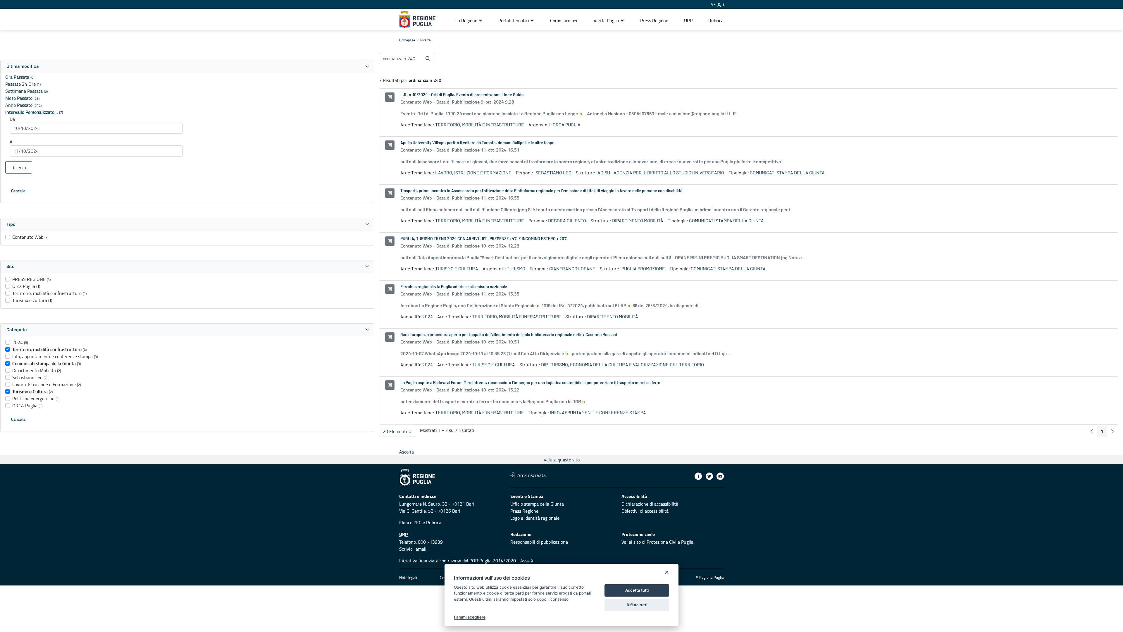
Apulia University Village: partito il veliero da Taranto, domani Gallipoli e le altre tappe (477, 143)
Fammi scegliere (469, 617)
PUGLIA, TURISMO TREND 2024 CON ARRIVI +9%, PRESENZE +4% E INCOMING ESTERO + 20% (484, 239)
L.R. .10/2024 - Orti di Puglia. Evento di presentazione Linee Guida (461, 95)
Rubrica (433, 522)
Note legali (408, 577)
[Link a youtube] (720, 476)
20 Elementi (399, 432)
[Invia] (428, 58)
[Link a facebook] (698, 476)
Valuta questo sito (562, 459)
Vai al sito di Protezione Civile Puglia (657, 542)
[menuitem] (564, 20)
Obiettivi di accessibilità (645, 511)
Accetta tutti (637, 590)
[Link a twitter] (709, 476)
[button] (469, 20)
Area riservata (531, 475)
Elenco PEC (410, 522)
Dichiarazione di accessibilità (649, 504)
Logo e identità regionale (534, 518)
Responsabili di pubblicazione (539, 542)
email (421, 549)
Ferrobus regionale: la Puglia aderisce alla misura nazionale (453, 287)
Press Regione (524, 511)
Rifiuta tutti (637, 604)
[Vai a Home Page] (417, 19)
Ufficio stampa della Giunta (537, 504)
